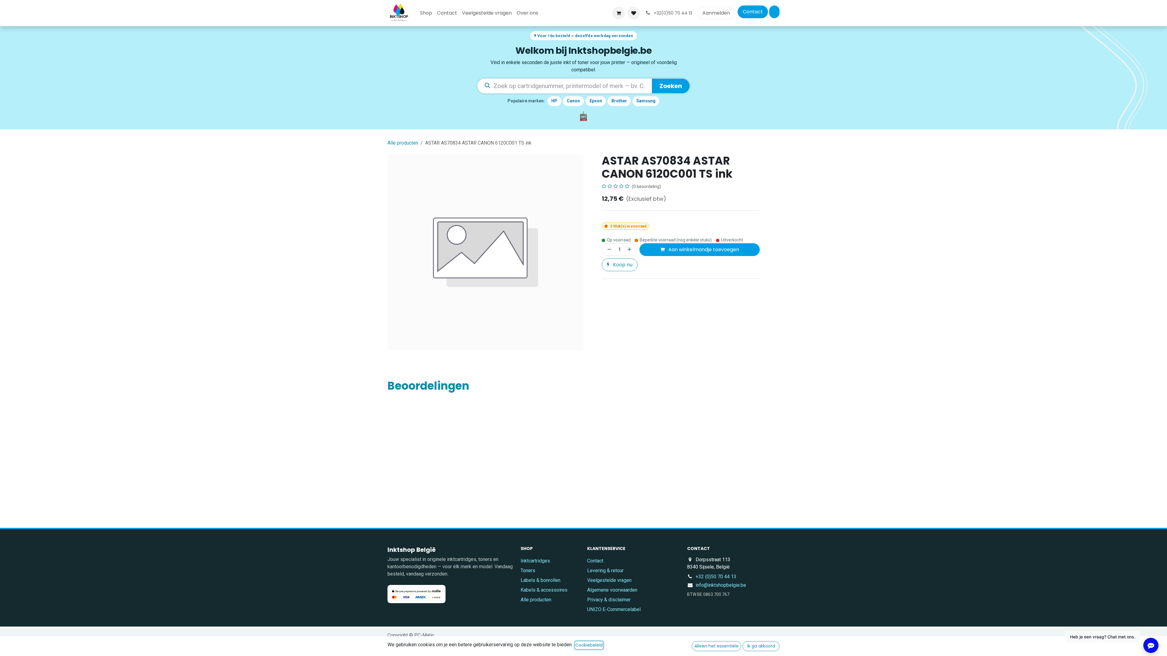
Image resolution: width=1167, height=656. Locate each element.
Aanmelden (716, 12)
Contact (753, 11)
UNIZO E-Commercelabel (614, 609)
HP (554, 100)
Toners (528, 570)
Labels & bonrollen (540, 580)
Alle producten (536, 600)
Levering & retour (605, 570)
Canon (573, 100)
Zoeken (670, 86)
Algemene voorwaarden (612, 590)
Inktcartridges (535, 561)
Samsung (646, 100)
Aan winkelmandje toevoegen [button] (703, 249)
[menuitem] (426, 13)
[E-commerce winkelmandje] (618, 13)
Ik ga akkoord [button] (761, 646)
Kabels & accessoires (544, 590)
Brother (619, 100)
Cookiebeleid (589, 645)
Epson (596, 100)
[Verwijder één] (608, 250)
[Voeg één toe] (631, 250)
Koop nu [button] (622, 264)
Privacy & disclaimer (609, 600)
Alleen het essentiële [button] (716, 646)
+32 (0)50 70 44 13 (716, 576)
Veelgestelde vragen (609, 580)
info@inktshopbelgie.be (721, 585)
